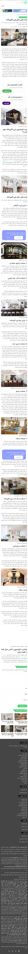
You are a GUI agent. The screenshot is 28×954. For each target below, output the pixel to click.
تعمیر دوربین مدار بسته (23, 802)
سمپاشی (25, 783)
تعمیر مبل (25, 775)
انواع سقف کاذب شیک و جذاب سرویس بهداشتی (7, 722)
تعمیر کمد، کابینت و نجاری (22, 778)
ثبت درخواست (7, 91)
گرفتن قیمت (6, 103)
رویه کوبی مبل (24, 812)
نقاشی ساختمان (24, 779)
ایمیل (25, 694)
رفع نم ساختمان (24, 809)
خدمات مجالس (24, 799)
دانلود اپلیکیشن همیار (23, 841)
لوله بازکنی (25, 768)
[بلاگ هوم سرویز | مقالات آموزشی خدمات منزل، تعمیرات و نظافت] (21, 2)
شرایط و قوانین (24, 829)
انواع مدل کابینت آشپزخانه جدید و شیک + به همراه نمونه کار (21, 734)
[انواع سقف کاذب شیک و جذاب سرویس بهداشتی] (7, 716)
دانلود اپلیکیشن (24, 823)
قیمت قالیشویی (24, 757)
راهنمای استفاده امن (23, 792)
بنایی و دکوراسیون (20, 14)
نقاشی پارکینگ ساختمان (22, 813)
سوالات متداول (24, 826)
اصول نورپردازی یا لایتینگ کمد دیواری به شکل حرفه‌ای (21, 722)
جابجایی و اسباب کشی (23, 760)
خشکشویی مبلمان (23, 758)
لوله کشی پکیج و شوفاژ (22, 805)
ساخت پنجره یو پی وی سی (22, 815)
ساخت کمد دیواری (23, 776)
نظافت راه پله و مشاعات (22, 755)
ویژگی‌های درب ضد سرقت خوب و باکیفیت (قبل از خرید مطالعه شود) (7, 735)
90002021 (8, 238)
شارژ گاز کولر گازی (24, 763)
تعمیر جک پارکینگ (23, 804)
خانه (25, 14)
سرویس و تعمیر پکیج (23, 767)
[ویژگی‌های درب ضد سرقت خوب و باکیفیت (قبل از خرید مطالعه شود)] (7, 728)
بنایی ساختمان (24, 770)
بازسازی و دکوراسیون (23, 773)
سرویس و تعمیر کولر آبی (22, 762)
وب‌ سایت (25, 700)
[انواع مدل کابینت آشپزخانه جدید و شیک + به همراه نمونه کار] (21, 728)
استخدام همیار (24, 836)
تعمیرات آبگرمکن (24, 765)
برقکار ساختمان (24, 801)
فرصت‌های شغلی (24, 789)
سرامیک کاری (24, 807)
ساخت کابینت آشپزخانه (10, 161)
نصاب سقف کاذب (24, 810)
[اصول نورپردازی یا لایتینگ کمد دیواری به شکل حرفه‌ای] (21, 716)
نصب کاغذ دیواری (24, 771)
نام (26, 688)
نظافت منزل (25, 754)
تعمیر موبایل (24, 817)
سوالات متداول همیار (23, 839)
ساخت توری (24, 781)
